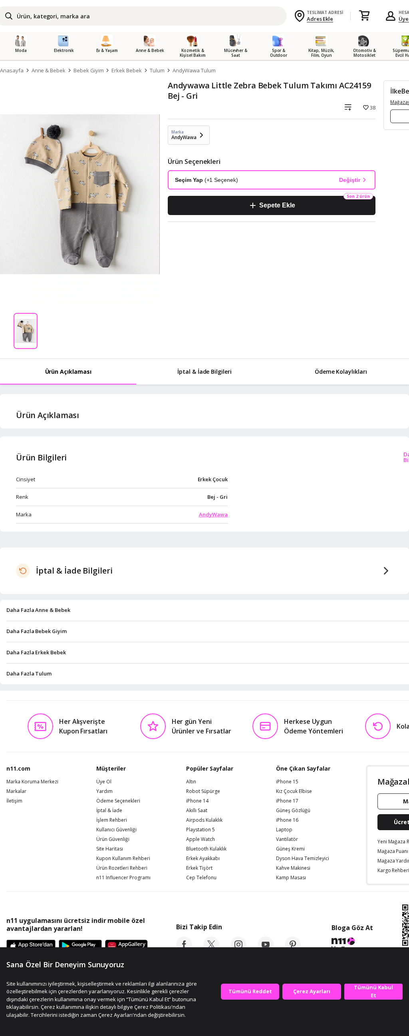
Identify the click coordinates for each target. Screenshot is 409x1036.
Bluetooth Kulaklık (206, 849)
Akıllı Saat (196, 810)
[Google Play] (80, 946)
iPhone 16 (287, 820)
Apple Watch (200, 839)
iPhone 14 (197, 801)
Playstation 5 (200, 830)
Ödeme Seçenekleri (118, 801)
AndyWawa (213, 514)
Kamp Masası (291, 878)
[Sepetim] (364, 16)
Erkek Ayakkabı (203, 858)
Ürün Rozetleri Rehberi (121, 868)
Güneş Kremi (290, 849)
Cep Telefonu (201, 878)
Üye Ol (103, 782)
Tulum (157, 70)
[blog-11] (352, 945)
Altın (191, 782)
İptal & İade (109, 810)
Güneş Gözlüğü (293, 810)
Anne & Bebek (49, 70)
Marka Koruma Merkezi (32, 782)
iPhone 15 (287, 782)
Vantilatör (287, 839)
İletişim (14, 801)
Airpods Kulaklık (204, 820)
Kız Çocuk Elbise (294, 791)
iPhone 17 (287, 801)
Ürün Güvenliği (112, 839)
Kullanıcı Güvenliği (116, 830)
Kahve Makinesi (293, 868)
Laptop (284, 830)
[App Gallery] (126, 946)
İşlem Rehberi (111, 820)
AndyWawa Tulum (194, 70)
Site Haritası (109, 849)
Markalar (16, 791)
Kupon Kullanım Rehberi (123, 858)
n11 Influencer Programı (123, 878)
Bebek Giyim (88, 70)
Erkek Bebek (126, 70)
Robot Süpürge (203, 791)
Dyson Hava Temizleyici (302, 858)
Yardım (104, 791)
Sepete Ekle (277, 205)
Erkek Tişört (199, 868)
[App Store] (31, 946)
